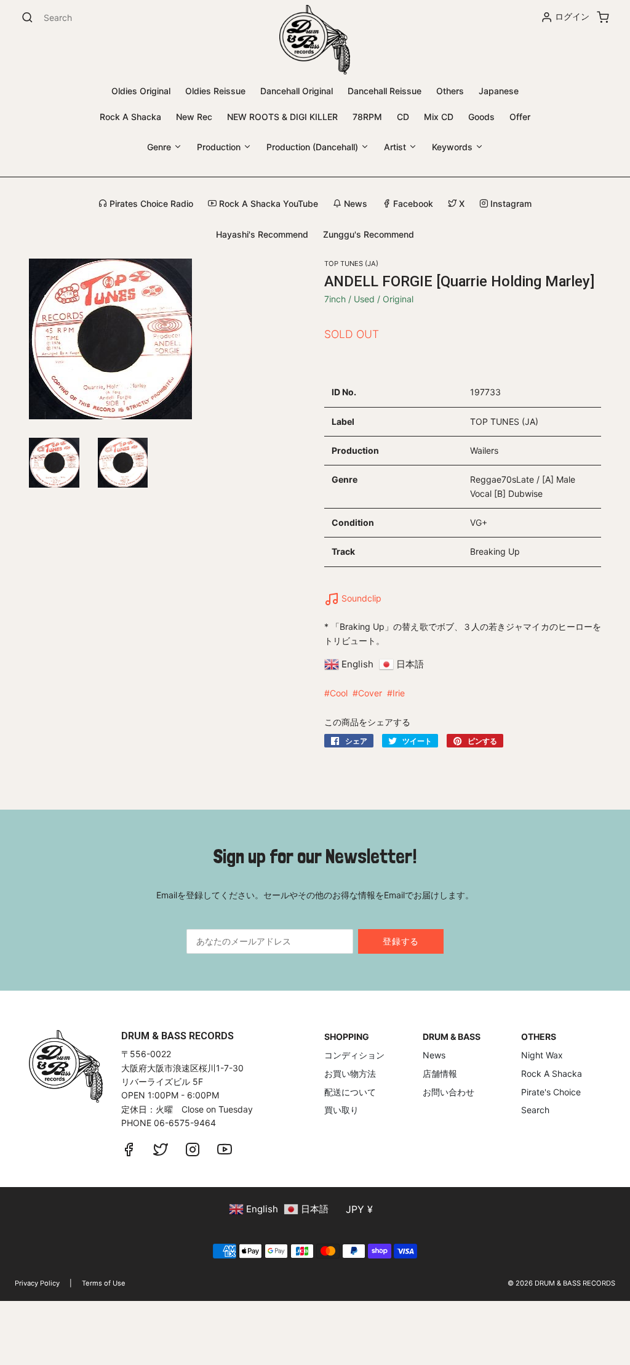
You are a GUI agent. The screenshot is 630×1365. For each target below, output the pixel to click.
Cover (370, 693)
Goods (481, 116)
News (354, 203)
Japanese (499, 91)
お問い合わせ (448, 1092)
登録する (401, 941)
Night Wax (542, 1055)
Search (535, 1110)
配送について (350, 1092)
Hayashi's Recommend (262, 234)
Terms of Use (104, 1283)
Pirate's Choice (551, 1092)
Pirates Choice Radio (150, 203)
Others (450, 91)
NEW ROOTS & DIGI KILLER (282, 116)
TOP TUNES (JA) (351, 263)
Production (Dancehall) (313, 147)
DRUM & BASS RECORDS (575, 1283)
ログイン (572, 16)
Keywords (453, 147)
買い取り (341, 1110)
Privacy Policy (37, 1283)
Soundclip (360, 598)
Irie (399, 693)
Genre (160, 147)
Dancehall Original (296, 91)
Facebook (412, 203)
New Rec (194, 116)
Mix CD (438, 116)
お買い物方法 (350, 1073)
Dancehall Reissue (384, 91)
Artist (396, 147)
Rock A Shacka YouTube (267, 203)
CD (403, 116)
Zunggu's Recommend (368, 234)
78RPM (367, 116)
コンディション (354, 1055)
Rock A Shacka (130, 116)
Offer (519, 116)
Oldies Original (140, 91)
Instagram (510, 203)
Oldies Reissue (215, 91)
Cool (339, 693)
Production (220, 147)
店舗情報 (440, 1073)
